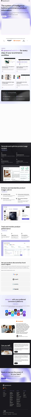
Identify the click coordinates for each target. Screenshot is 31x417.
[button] (29, 1)
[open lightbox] (15, 134)
